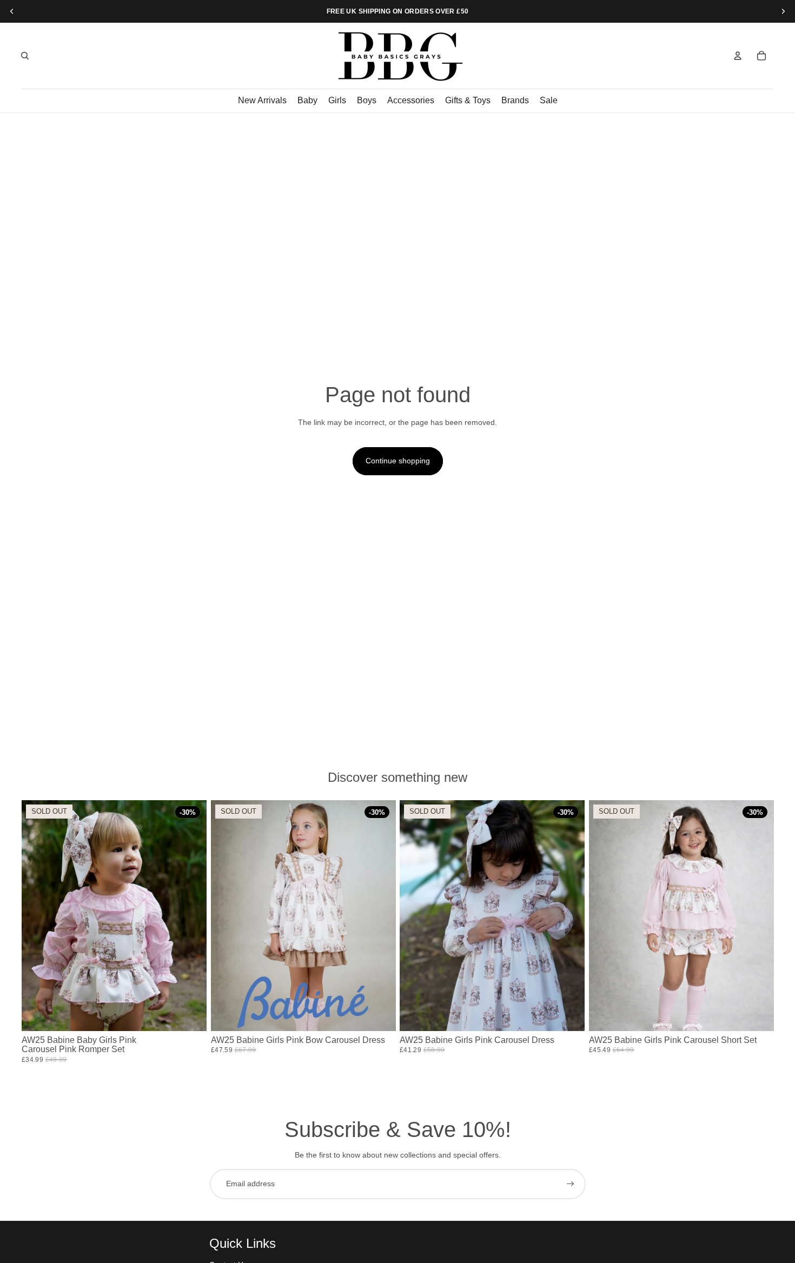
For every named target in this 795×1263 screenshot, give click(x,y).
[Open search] (25, 56)
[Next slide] (568, 915)
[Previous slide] (416, 915)
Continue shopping (398, 460)
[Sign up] (570, 1184)
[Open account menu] (738, 56)
